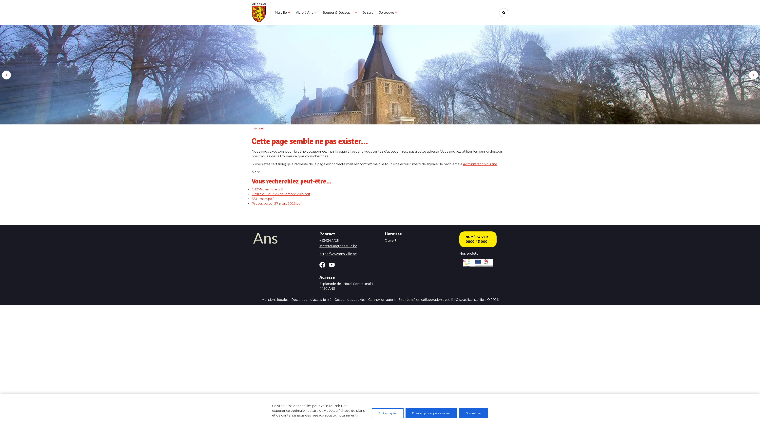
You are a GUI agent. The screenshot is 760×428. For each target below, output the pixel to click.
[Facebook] (322, 265)
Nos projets (468, 253)
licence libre (476, 300)
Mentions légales (275, 300)
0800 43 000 (476, 242)
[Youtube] (332, 265)
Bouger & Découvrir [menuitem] (338, 12)
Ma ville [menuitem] (281, 12)
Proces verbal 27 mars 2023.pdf (277, 203)
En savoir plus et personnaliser (431, 413)
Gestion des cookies (349, 300)
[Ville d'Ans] (259, 12)
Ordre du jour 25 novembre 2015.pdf (281, 194)
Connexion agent (382, 300)
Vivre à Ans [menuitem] (304, 12)
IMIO (455, 300)
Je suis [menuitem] (368, 12)
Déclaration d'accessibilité (311, 300)
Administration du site (480, 164)
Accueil (259, 128)
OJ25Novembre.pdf (267, 189)
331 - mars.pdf (263, 199)
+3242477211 (329, 240)
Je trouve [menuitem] (386, 12)
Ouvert (390, 240)
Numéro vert (478, 237)
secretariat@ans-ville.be (338, 246)
